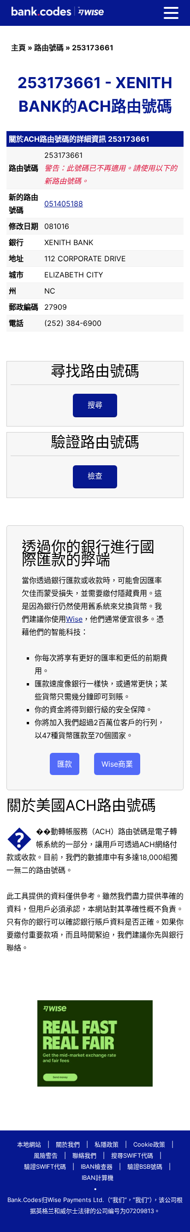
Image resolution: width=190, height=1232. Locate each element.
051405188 (63, 203)
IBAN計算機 (97, 1177)
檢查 (95, 476)
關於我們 (68, 1144)
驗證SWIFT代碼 (45, 1166)
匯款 (64, 764)
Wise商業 (117, 764)
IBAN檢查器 (97, 1166)
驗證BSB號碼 (144, 1166)
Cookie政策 (149, 1144)
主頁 (18, 47)
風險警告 (46, 1155)
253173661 (92, 47)
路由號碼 (49, 47)
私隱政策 (107, 1144)
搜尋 (95, 404)
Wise (74, 619)
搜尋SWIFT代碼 (132, 1155)
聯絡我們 (84, 1155)
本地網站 (29, 1144)
